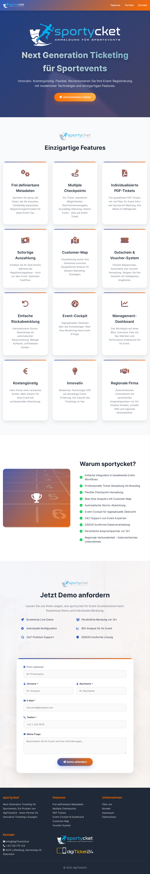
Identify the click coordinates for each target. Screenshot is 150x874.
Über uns (107, 804)
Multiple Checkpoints (64, 808)
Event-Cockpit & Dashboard (68, 816)
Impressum (108, 812)
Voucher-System (62, 825)
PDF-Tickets (59, 812)
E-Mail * (31, 700)
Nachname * (86, 683)
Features (115, 5)
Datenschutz (109, 816)
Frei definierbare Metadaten (68, 804)
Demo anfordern (76, 761)
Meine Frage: (34, 734)
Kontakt (142, 5)
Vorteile (129, 5)
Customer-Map (61, 821)
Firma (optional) (35, 667)
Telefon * (32, 717)
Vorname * (32, 683)
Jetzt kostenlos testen (76, 97)
